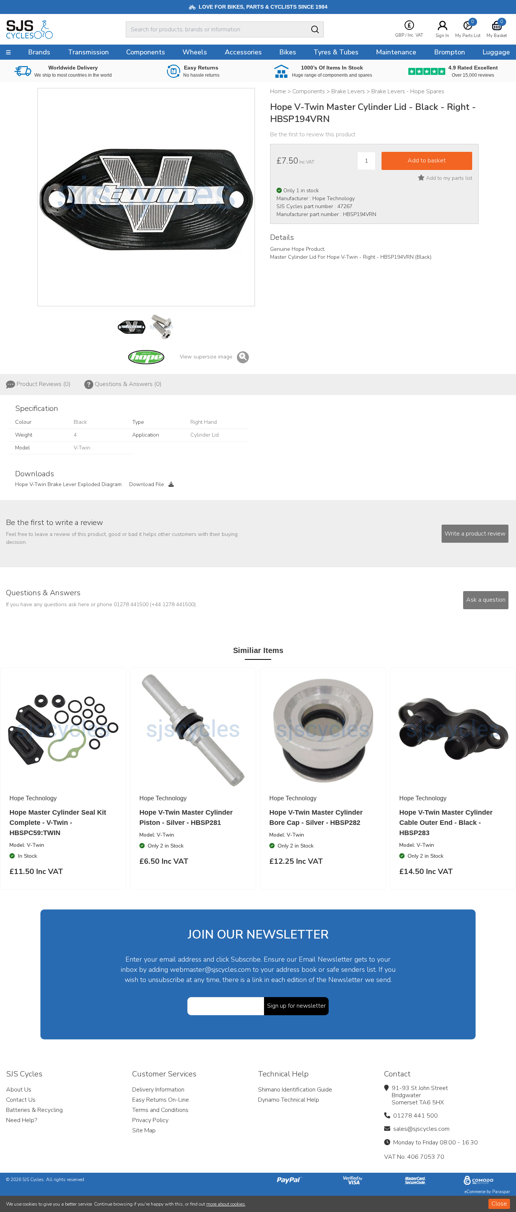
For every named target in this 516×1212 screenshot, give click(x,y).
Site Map (144, 1130)
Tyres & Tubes (336, 52)
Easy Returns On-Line (160, 1100)
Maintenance (396, 52)
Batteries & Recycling (34, 1110)
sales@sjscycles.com (421, 1129)
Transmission (88, 52)
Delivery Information (158, 1089)
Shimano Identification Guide (295, 1089)
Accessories (243, 52)
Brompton (449, 52)
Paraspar (501, 1192)
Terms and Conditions (160, 1110)
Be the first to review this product (312, 134)
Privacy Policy (150, 1120)
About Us (18, 1089)
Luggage (496, 52)
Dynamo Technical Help (288, 1100)
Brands (39, 52)
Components (145, 52)
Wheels (194, 52)
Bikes (287, 52)
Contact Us (21, 1100)
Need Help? (21, 1120)
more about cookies (225, 1204)
